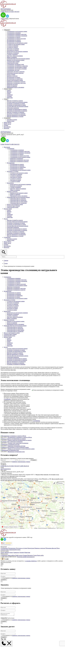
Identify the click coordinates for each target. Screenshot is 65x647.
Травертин (10, 94)
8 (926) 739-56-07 (14, 11)
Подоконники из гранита (14, 40)
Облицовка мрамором (13, 108)
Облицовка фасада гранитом (18, 198)
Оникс (9, 93)
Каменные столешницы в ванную (16, 81)
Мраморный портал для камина (15, 87)
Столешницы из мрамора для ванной (17, 35)
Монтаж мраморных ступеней (15, 116)
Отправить (33, 460)
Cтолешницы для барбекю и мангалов (17, 66)
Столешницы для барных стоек (15, 64)
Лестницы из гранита (13, 50)
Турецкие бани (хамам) (13, 61)
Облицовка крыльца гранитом (15, 73)
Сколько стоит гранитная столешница (18, 443)
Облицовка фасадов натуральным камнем (18, 58)
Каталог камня (7, 89)
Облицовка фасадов (50, 548)
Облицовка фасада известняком (18, 201)
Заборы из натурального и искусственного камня (21, 448)
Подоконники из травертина (14, 78)
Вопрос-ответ (10, 121)
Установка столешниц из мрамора (16, 113)
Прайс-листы (7, 124)
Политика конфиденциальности (25, 556)
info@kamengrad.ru (6, 8)
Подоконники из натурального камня (17, 43)
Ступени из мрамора (12, 45)
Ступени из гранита (12, 47)
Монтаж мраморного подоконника (16, 115)
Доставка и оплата (12, 119)
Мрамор (9, 92)
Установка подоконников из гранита (17, 109)
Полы (58, 548)
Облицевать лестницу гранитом (15, 71)
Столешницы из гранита (13, 37)
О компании (7, 118)
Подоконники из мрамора (14, 41)
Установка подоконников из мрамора (17, 110)
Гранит (9, 90)
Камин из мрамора (12, 86)
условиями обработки (31, 561)
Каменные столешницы (16, 158)
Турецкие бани (5, 549)
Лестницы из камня (15, 180)
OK (2, 564)
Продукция (7, 30)
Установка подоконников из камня (16, 105)
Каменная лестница (12, 84)
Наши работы (7, 122)
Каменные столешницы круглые (16, 446)
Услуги (6, 99)
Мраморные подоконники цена (16, 451)
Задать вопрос (4, 18)
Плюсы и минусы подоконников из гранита (19, 440)
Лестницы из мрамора (13, 48)
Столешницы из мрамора (14, 33)
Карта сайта (40, 555)
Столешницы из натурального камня (17, 31)
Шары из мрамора (12, 57)
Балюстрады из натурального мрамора (17, 51)
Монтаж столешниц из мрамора (15, 112)
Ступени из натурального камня (15, 44)
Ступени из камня (15, 181)
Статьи (35, 555)
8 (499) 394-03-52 (5, 11)
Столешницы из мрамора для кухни (16, 34)
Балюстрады (31, 548)
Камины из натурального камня (15, 60)
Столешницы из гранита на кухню (16, 38)
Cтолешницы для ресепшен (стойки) (17, 67)
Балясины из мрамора (13, 53)
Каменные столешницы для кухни (16, 83)
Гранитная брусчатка (12, 63)
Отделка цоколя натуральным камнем (17, 102)
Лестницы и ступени (21, 548)
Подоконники (12, 548)
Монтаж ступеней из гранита (15, 100)
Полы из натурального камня (15, 80)
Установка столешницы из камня (16, 103)
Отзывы (6, 125)
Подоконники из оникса (13, 77)
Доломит (9, 96)
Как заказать (7, 126)
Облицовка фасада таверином (18, 200)
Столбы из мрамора (12, 54)
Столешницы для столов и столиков (17, 68)
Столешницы (4, 548)
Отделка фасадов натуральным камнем (17, 106)
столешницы (7, 399)
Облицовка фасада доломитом (18, 203)
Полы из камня (11, 74)
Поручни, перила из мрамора (15, 55)
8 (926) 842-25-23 (5, 466)
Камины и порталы (12, 76)
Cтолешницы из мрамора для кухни (20, 151)
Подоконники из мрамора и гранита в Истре (20, 437)
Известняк (10, 97)
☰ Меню (3, 136)
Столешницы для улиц (13, 70)
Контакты (6, 128)
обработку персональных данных (21, 461)
